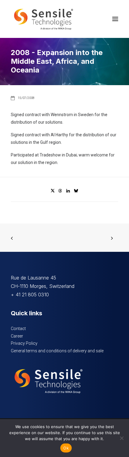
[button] (115, 19)
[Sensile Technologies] (43, 18)
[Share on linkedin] (68, 190)
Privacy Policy (24, 343)
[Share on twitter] (52, 190)
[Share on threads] (60, 190)
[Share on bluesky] (76, 190)
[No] (121, 438)
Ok (66, 448)
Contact (18, 328)
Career (17, 336)
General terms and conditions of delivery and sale (57, 350)
